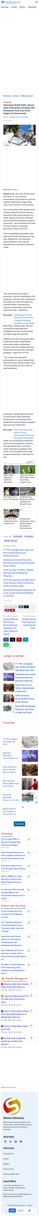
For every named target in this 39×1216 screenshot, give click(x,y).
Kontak (6, 1159)
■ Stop (21, 1210)
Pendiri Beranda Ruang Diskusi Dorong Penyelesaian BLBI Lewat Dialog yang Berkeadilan (24, 434)
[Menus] (36, 2)
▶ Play (12, 1210)
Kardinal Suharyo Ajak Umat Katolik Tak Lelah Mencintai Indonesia (13, 1041)
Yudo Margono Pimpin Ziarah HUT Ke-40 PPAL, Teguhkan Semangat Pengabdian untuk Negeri (24, 319)
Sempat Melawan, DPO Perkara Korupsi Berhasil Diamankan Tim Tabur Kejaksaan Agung (11, 625)
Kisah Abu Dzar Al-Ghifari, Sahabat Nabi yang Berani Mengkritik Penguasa (18, 573)
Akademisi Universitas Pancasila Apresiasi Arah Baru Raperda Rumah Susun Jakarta (19, 563)
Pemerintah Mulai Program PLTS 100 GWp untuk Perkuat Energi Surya (15, 999)
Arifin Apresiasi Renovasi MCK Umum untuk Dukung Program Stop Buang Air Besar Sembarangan (19, 583)
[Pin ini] (19, 640)
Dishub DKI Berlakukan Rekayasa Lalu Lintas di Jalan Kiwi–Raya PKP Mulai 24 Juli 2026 (19, 593)
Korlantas (7, 102)
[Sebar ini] (6, 640)
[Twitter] (26, 606)
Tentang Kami (8, 1153)
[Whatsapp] (6, 645)
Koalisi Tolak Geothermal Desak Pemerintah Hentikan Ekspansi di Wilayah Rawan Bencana (14, 1014)
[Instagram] (7, 610)
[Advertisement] (19, 31)
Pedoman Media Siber (11, 1174)
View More (19, 824)
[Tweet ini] (12, 640)
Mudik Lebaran (10, 541)
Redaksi (6, 1164)
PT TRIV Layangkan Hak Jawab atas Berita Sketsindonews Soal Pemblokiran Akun (18, 553)
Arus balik (17, 536)
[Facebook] (21, 606)
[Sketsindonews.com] (10, 2)
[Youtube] (12, 610)
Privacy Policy (8, 1169)
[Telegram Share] (25, 640)
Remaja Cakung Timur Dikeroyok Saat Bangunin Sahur (29, 622)
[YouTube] (21, 1141)
